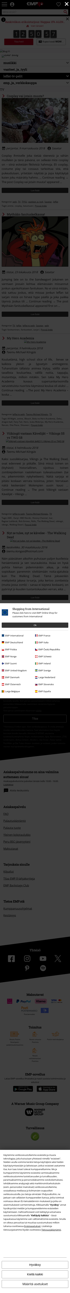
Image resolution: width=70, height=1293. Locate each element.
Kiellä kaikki (35, 1274)
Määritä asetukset (35, 1284)
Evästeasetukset (32, 1226)
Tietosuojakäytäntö (51, 1229)
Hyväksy (35, 1264)
